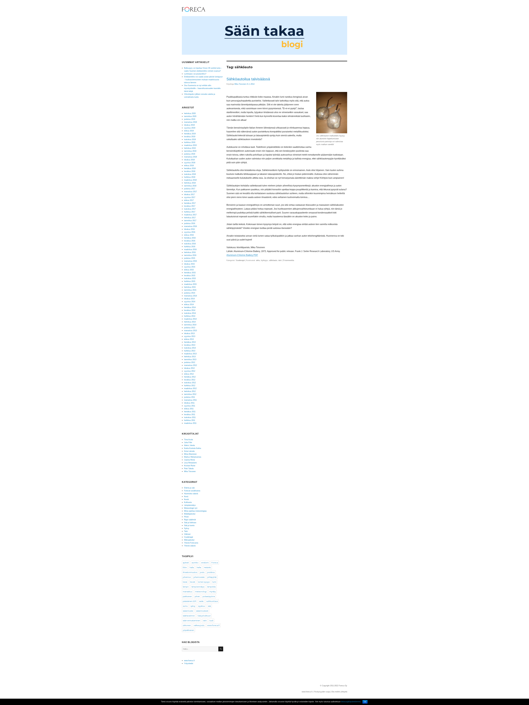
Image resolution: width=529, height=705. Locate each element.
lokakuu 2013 (189, 333)
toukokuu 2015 (190, 278)
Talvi (186, 531)
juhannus (187, 577)
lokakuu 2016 (189, 229)
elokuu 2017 (189, 200)
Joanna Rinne (189, 460)
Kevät (186, 499)
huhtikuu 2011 (189, 420)
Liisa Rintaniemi (190, 463)
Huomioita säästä (191, 494)
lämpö (186, 587)
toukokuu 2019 (190, 139)
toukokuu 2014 (190, 313)
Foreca (214, 562)
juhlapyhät (212, 577)
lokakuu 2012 (189, 368)
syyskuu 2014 (189, 302)
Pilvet (186, 517)
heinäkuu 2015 (190, 273)
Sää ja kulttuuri (204, 616)
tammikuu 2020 (190, 116)
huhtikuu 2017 (189, 212)
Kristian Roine (189, 466)
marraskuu (187, 591)
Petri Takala (189, 468)
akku (258, 260)
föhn (185, 567)
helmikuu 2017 (190, 218)
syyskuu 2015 (189, 267)
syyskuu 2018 (189, 163)
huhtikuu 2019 (189, 142)
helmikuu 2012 (190, 391)
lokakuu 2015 (189, 264)
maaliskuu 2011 (190, 423)
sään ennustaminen (191, 620)
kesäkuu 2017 (189, 206)
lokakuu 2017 (189, 194)
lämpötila (211, 587)
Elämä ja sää (189, 488)
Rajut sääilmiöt (190, 520)
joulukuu (211, 572)
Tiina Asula (188, 440)
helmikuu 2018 (190, 183)
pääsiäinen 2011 (189, 601)
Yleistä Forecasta (191, 543)
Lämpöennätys (190, 505)
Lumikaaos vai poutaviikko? (195, 74)
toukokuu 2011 (190, 417)
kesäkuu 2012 (189, 380)
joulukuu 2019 (189, 119)
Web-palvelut (189, 540)
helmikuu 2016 (190, 252)
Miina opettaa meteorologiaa (195, 511)
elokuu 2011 (189, 409)
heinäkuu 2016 (190, 238)
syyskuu (201, 606)
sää (209, 606)
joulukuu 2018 (189, 154)
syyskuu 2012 (189, 371)
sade (201, 601)
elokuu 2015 (189, 270)
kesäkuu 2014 (189, 310)
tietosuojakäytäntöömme (351, 702)
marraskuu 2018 (190, 157)
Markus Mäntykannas (192, 457)
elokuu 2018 (189, 165)
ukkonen (187, 625)
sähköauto (273, 260)
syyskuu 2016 (189, 232)
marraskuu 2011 (190, 400)
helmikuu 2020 (190, 113)
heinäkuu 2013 (190, 342)
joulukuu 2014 (189, 293)
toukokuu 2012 (190, 383)
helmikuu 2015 (190, 287)
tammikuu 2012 (190, 394)
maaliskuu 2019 (190, 145)
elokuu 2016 (189, 235)
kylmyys (264, 260)
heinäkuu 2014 (190, 307)
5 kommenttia (288, 260)
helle (199, 567)
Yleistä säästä (189, 546)
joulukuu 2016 (189, 223)
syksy (193, 606)
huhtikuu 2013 (189, 351)
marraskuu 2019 (190, 122)
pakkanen (187, 596)
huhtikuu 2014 (189, 316)
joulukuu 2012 (189, 362)
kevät (192, 582)
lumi (214, 582)
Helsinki (207, 567)
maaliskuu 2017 (190, 215)
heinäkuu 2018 (190, 168)
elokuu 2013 (189, 339)
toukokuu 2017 (190, 209)
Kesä (186, 496)
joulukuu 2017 (189, 189)
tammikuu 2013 (190, 359)
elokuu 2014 (189, 304)
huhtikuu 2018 (189, 177)
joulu (202, 572)
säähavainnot (189, 616)
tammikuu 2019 (190, 151)
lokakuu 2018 (189, 160)
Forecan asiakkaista (192, 491)
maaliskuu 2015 (190, 284)
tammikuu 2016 (190, 255)
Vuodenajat (240, 260)
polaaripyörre (209, 596)
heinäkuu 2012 (190, 377)
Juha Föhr (188, 442)
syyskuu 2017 (189, 197)
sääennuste (188, 611)
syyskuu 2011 (189, 406)
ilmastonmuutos (190, 572)
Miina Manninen (190, 454)
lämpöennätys (197, 587)
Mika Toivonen (240, 84)
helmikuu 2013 (190, 357)
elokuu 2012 (189, 374)
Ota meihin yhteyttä (339, 692)
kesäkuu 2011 (189, 414)
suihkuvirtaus (212, 601)
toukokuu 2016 (190, 244)
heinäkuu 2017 (190, 203)
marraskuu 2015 (190, 261)
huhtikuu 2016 (189, 247)
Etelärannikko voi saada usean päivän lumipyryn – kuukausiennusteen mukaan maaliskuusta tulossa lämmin (203, 80)
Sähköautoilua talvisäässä (248, 79)
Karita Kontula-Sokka (192, 448)
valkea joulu (199, 625)
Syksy (186, 528)
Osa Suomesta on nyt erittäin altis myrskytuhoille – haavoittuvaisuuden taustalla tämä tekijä (202, 88)
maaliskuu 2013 (190, 354)
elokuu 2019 (189, 131)
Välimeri (187, 534)
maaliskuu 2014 (190, 319)
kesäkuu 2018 (189, 171)
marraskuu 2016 (190, 226)
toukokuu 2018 (190, 174)
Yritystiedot (188, 663)
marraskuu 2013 (190, 330)
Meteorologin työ (190, 508)
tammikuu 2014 (190, 325)
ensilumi (205, 562)
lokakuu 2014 (189, 299)
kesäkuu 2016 (189, 241)
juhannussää (199, 577)
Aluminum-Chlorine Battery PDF (242, 255)
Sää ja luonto (189, 525)
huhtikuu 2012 (189, 385)
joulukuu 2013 (189, 328)
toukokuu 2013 (190, 348)
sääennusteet (202, 611)
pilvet (197, 596)
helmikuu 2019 (190, 148)
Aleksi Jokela (189, 445)
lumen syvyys (204, 582)
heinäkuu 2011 (189, 412)
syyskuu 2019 (189, 128)
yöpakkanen (188, 630)
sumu (185, 606)
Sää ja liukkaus (190, 523)
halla (192, 567)
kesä (185, 582)
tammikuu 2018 (190, 186)
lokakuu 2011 (189, 403)
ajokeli (186, 562)
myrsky (212, 591)
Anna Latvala (189, 451)
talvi (280, 260)
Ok (365, 702)
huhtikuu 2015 (189, 281)
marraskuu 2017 (190, 192)
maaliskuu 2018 (190, 180)
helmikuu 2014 (190, 322)
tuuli (211, 620)
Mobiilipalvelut (189, 514)
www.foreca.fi (213, 625)
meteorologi (201, 591)
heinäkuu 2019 (190, 134)
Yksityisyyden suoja (322, 692)
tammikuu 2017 (190, 220)
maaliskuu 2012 (190, 388)
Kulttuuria (188, 502)
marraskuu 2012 (190, 365)
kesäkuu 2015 (189, 275)
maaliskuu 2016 (190, 249)
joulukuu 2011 (189, 397)
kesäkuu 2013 (189, 345)
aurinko (195, 562)
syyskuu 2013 (189, 336)
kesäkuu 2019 (189, 137)
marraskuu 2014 (190, 296)
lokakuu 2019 (189, 125)
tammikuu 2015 (190, 290)
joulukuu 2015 (189, 258)
